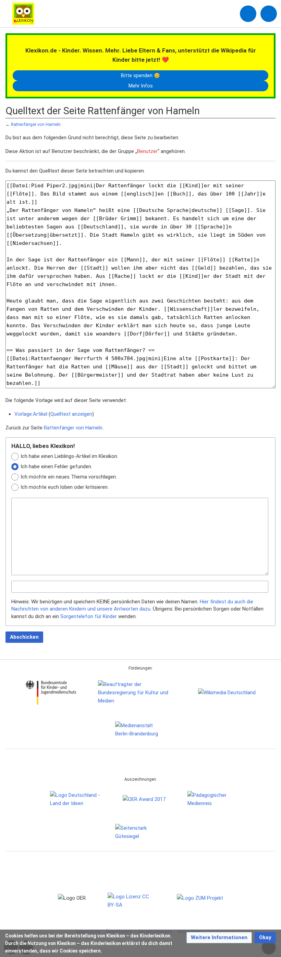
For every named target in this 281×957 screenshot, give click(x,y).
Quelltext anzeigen (71, 414)
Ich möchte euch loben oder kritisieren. (65, 487)
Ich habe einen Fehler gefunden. (56, 466)
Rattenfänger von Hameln (36, 124)
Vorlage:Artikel (30, 414)
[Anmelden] (248, 13)
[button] (219, 937)
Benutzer (147, 151)
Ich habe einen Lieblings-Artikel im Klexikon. (69, 456)
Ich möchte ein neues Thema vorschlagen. (69, 477)
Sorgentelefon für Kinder (88, 616)
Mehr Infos (141, 85)
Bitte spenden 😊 (140, 75)
